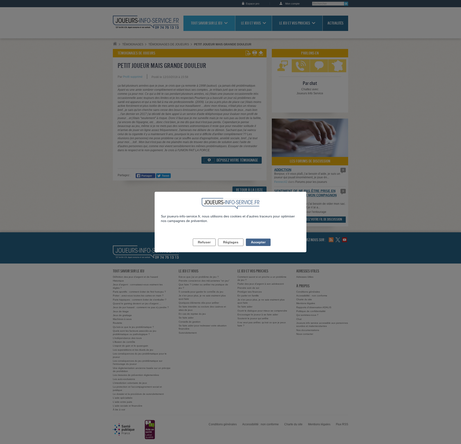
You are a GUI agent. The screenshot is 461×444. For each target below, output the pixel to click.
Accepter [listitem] (258, 242)
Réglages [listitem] (230, 242)
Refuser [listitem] (204, 242)
